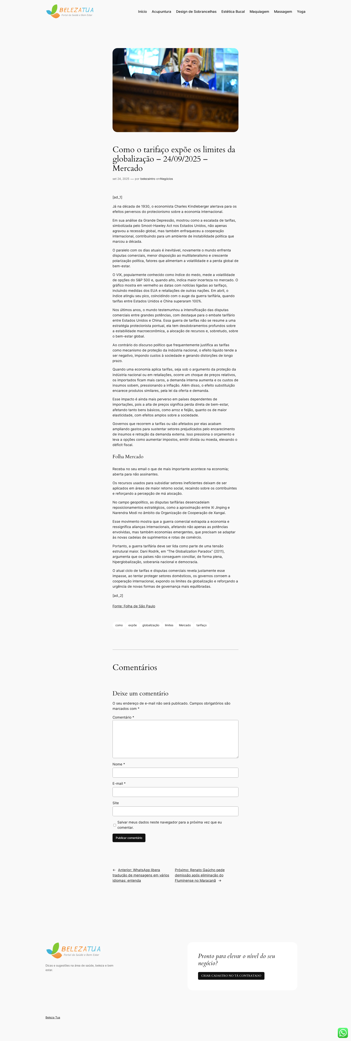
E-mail (119, 783)
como (119, 625)
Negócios (166, 178)
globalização (150, 625)
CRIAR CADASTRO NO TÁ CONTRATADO (231, 976)
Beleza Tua (53, 1017)
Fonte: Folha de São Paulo (134, 606)
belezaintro (147, 178)
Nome (119, 764)
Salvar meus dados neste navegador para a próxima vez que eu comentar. (169, 825)
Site (116, 803)
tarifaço (201, 625)
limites (169, 625)
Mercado (185, 625)
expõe (132, 625)
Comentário (123, 717)
